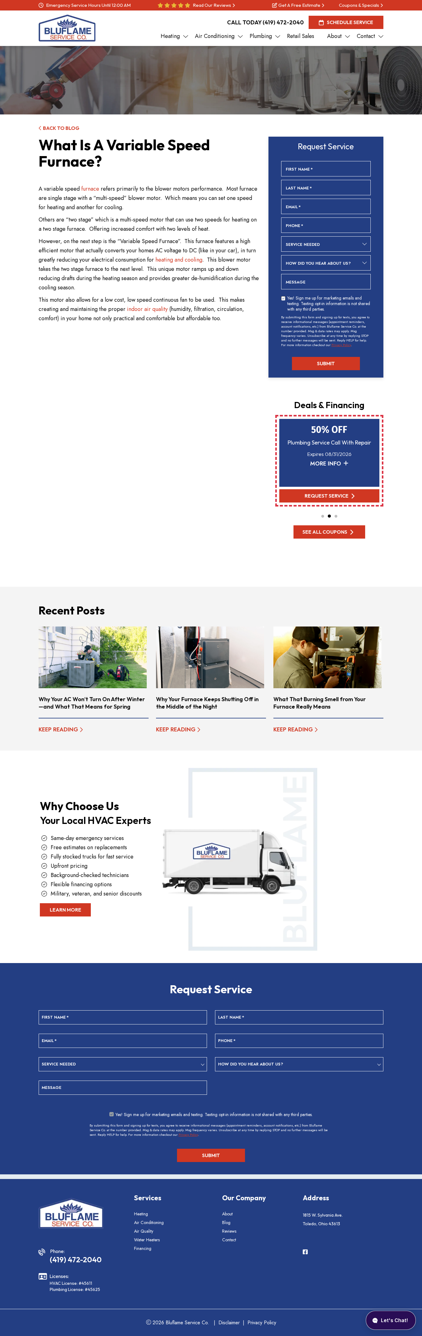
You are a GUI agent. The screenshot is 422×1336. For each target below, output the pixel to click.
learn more (65, 910)
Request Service (326, 496)
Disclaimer (229, 1322)
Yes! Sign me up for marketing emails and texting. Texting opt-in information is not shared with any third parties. (328, 303)
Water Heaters (147, 1240)
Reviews (229, 1231)
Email (293, 207)
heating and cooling (178, 260)
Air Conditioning (149, 1222)
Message (296, 282)
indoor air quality (147, 309)
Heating (141, 1214)
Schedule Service (350, 22)
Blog (226, 1222)
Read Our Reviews (212, 5)
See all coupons (324, 532)
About (227, 1214)
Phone (294, 226)
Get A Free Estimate (299, 5)
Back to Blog (61, 128)
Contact (229, 1240)
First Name (299, 169)
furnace (90, 189)
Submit (326, 363)
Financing (142, 1248)
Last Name (299, 188)
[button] (322, 516)
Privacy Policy (341, 344)
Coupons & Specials (359, 5)
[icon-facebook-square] (306, 1252)
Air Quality (143, 1231)
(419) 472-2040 (283, 22)
